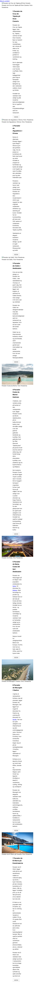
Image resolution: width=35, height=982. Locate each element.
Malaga (15, 590)
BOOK (16, 117)
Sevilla (15, 719)
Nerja (14, 586)
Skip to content (5, 1)
